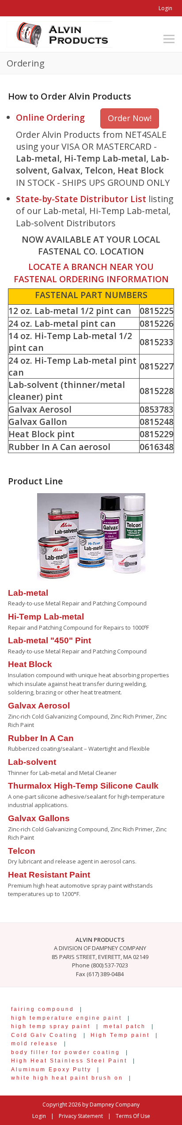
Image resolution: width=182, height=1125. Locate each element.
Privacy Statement (81, 1116)
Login (165, 8)
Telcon (21, 851)
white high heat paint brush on (67, 1078)
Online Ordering (50, 117)
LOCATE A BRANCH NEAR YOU (91, 267)
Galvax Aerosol (39, 705)
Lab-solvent (32, 762)
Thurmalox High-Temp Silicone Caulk (83, 785)
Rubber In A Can (41, 738)
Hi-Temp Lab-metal (46, 616)
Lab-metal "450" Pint (49, 640)
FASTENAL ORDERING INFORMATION (91, 279)
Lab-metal (28, 593)
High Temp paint (120, 1035)
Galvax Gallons (39, 818)
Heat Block (30, 664)
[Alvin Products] (59, 33)
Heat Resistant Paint (49, 874)
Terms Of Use (133, 1116)
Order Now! (130, 118)
